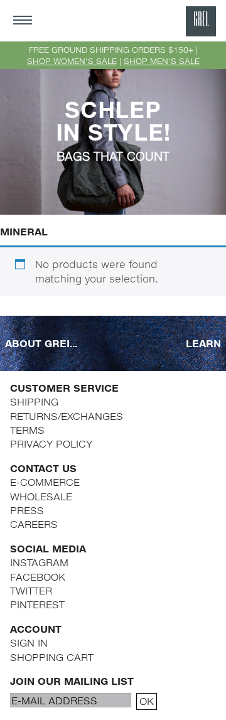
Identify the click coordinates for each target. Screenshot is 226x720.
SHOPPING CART (52, 657)
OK (146, 701)
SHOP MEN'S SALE (162, 61)
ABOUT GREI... (41, 343)
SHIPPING (34, 401)
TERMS (27, 430)
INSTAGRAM (39, 562)
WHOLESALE (41, 496)
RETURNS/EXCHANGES (66, 416)
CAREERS (34, 524)
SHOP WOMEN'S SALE (72, 61)
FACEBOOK (37, 577)
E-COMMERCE (45, 482)
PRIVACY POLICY (51, 443)
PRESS (27, 510)
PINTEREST (37, 604)
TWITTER (31, 590)
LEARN (203, 343)
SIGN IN (29, 642)
